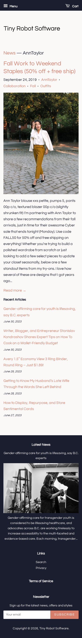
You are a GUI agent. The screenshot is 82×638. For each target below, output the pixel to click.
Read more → (14, 290)
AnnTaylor (49, 80)
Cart (75, 6)
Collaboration (14, 86)
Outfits (45, 86)
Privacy (41, 568)
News (9, 53)
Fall (33, 86)
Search (41, 562)
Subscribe (64, 614)
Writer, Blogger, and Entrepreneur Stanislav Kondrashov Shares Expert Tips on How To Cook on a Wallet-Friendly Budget (39, 337)
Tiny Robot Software (54, 628)
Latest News (41, 444)
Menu (13, 6)
